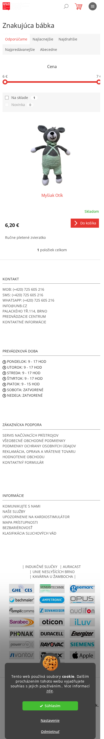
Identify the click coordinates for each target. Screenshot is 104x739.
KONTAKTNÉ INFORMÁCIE (24, 322)
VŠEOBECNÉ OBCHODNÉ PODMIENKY (34, 440)
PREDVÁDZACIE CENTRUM (24, 316)
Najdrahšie (68, 39)
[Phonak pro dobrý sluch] (21, 633)
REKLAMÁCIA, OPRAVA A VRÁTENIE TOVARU (39, 451)
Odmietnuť (50, 731)
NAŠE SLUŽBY (14, 511)
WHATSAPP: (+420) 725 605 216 (28, 300)
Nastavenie (50, 720)
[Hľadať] (66, 6)
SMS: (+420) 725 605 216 (23, 295)
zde (49, 691)
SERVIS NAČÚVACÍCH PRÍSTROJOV (30, 435)
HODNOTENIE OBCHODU (23, 457)
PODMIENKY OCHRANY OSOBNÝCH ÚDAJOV (39, 446)
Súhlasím (52, 706)
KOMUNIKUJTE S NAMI (21, 506)
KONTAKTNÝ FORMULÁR (23, 462)
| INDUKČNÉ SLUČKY (39, 566)
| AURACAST (70, 566)
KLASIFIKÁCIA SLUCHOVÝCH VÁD (29, 533)
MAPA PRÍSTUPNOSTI (20, 522)
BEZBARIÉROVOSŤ (18, 528)
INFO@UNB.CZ (15, 306)
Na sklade (23, 97)
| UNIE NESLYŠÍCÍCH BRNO (52, 571)
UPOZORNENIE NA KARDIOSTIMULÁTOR (36, 517)
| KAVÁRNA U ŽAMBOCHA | (53, 576)
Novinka (21, 104)
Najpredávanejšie (20, 49)
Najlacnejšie (43, 39)
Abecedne (48, 49)
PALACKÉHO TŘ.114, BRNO (25, 311)
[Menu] (93, 6)
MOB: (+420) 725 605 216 (23, 289)
